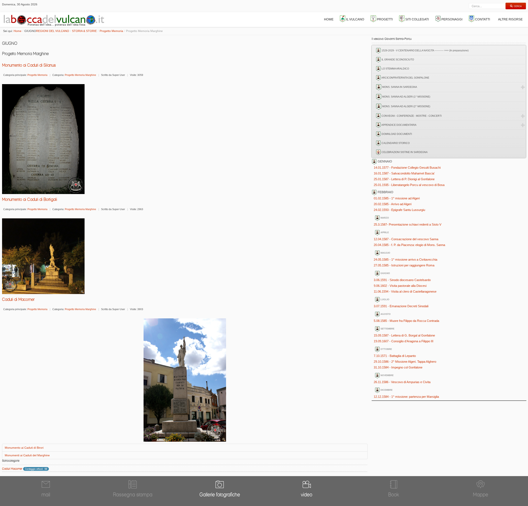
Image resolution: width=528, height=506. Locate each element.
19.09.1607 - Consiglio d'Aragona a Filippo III (403, 341)
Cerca (518, 6)
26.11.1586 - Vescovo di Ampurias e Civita (402, 382)
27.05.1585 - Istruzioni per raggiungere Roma (404, 265)
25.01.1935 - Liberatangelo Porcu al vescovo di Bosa (409, 185)
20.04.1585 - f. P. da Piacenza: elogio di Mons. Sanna (409, 245)
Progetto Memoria (111, 31)
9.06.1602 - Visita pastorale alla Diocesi (400, 285)
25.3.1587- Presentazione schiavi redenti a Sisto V (407, 224)
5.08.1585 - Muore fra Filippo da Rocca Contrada (406, 320)
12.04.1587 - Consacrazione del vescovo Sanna (406, 239)
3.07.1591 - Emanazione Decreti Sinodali (401, 306)
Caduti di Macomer (18, 299)
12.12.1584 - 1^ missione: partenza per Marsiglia (406, 396)
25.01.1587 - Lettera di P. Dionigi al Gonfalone (404, 179)
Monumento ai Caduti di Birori (24, 447)
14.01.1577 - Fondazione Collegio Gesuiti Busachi (407, 167)
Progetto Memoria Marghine (80, 75)
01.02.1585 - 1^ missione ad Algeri (397, 198)
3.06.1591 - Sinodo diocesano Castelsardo (402, 280)
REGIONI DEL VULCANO (52, 31)
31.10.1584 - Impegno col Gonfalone (398, 367)
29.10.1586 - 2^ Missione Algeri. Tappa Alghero (405, 361)
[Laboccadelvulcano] (53, 19)
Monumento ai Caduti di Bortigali (29, 199)
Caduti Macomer (12, 468)
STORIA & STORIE (84, 31)
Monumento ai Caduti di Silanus (29, 65)
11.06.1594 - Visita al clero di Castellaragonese (405, 291)
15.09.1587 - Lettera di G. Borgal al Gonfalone (404, 335)
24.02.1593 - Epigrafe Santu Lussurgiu (399, 210)
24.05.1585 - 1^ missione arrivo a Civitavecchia (405, 259)
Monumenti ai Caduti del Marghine (27, 455)
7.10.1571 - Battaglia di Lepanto (395, 356)
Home (17, 31)
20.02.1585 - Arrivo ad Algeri (392, 204)
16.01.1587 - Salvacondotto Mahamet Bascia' (404, 173)
